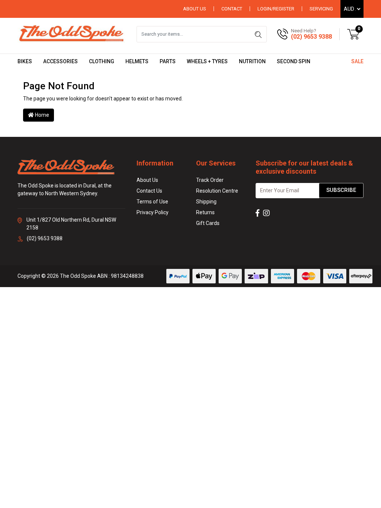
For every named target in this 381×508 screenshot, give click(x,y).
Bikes (24, 61)
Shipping (206, 202)
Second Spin (293, 61)
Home (41, 115)
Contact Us (149, 191)
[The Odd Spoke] (71, 34)
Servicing (321, 8)
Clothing (101, 61)
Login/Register (275, 8)
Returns (205, 212)
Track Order (210, 180)
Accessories (60, 61)
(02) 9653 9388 (311, 36)
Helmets (136, 61)
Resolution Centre (217, 191)
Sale (357, 61)
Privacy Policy (153, 212)
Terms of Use (152, 202)
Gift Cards (208, 223)
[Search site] (258, 34)
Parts (168, 61)
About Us (194, 8)
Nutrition (252, 61)
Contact (231, 8)
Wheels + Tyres (207, 61)
